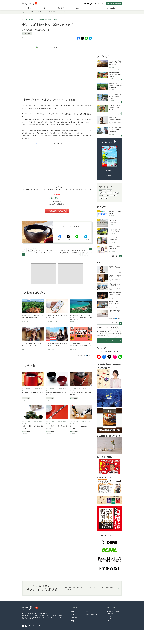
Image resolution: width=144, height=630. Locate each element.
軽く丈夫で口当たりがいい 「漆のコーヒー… (33, 394)
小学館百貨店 (28, 33)
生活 (92, 8)
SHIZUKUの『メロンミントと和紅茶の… (115, 239)
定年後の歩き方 (104, 195)
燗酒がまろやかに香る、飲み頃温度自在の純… (80, 394)
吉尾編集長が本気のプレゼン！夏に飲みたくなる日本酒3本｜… (115, 74)
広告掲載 (109, 616)
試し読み (108, 170)
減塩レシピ (103, 193)
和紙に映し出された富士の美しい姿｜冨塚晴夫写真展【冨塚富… (115, 63)
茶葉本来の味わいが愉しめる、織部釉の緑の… (32, 427)
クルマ (110, 190)
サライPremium (91, 615)
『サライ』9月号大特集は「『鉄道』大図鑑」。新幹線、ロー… (115, 96)
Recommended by (81, 355)
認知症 (116, 193)
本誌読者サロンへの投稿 (113, 611)
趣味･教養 (61, 8)
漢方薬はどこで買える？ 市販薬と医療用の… (115, 248)
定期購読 (108, 175)
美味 (29, 8)
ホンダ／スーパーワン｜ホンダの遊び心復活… (115, 230)
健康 (77, 8)
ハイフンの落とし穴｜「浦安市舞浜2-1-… (114, 221)
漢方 (106, 198)
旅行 (44, 8)
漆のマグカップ (56, 198)
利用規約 (109, 618)
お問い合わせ (110, 621)
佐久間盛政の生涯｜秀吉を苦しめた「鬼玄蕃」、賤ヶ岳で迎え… (115, 107)
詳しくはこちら (109, 340)
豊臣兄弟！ (103, 190)
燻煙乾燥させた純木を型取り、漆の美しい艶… (56, 394)
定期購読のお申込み (112, 613)
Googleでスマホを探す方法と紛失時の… (115, 212)
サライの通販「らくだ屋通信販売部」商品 (36, 12)
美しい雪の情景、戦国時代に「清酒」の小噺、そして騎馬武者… (115, 129)
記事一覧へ (115, 256)
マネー (110, 193)
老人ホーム (113, 195)
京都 (101, 198)
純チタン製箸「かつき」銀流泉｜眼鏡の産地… (56, 427)
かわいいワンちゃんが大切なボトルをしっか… (80, 427)
